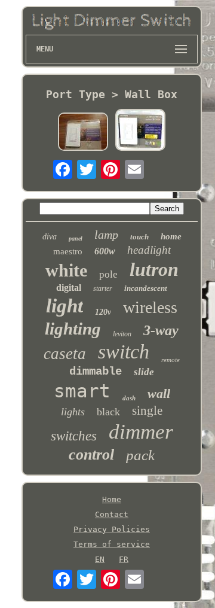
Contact (111, 514)
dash (129, 398)
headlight (149, 250)
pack (140, 455)
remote (170, 359)
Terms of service (111, 544)
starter (102, 288)
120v (103, 312)
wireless (150, 307)
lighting (73, 328)
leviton (122, 334)
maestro (67, 251)
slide (144, 372)
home (171, 236)
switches (74, 435)
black (108, 412)
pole (108, 274)
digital (68, 287)
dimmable (95, 371)
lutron (154, 269)
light (64, 306)
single (147, 410)
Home (111, 499)
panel (75, 238)
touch (139, 236)
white (66, 270)
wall (159, 393)
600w (104, 251)
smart (82, 391)
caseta (65, 354)
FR (123, 559)
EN (100, 559)
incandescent (145, 288)
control (91, 454)
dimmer (141, 431)
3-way (161, 330)
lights (73, 412)
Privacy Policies (111, 529)
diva (49, 236)
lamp (106, 234)
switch (123, 352)
